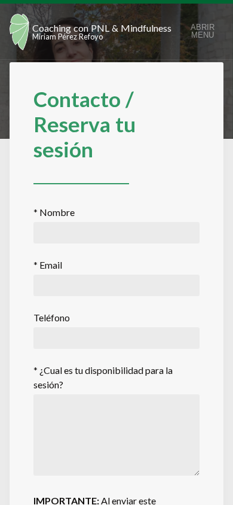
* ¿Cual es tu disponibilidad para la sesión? (103, 377)
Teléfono (51, 317)
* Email (47, 264)
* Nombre (54, 212)
